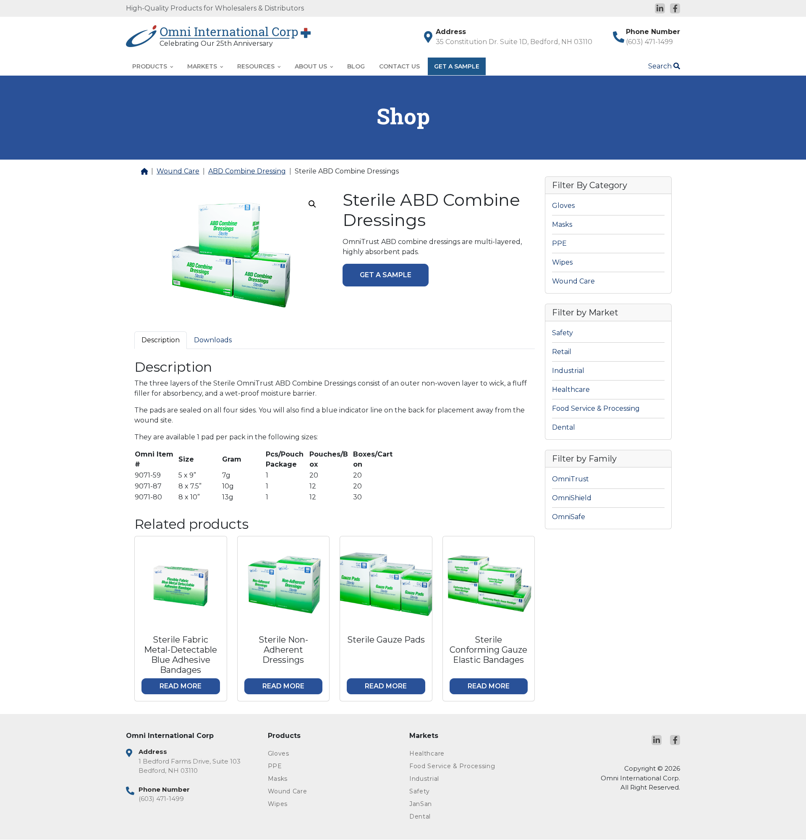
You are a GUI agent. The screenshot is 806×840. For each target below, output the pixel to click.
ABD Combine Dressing (247, 171)
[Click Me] (660, 8)
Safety (562, 333)
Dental (563, 427)
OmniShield (571, 498)
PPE (559, 243)
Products (150, 66)
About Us (312, 66)
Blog (356, 66)
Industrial (568, 371)
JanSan (420, 804)
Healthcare (571, 390)
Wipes (562, 262)
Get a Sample (385, 275)
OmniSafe (568, 517)
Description (160, 340)
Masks (562, 224)
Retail (561, 352)
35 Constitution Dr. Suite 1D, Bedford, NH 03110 (514, 42)
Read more (181, 686)
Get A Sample (456, 66)
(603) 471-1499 (649, 42)
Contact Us (399, 66)
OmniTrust (570, 479)
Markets (203, 66)
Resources (256, 66)
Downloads (213, 340)
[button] (312, 204)
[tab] (160, 340)
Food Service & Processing (596, 408)
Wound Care (178, 171)
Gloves (563, 206)
